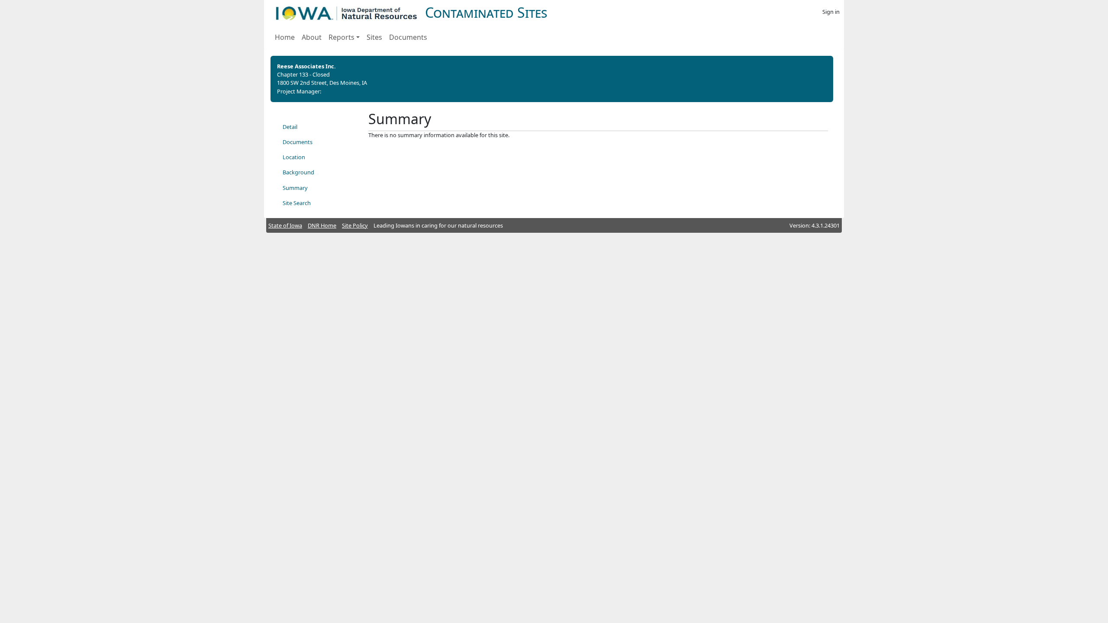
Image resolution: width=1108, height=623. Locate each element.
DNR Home (322, 225)
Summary (295, 188)
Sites (374, 37)
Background (298, 172)
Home (285, 37)
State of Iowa (285, 225)
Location (294, 157)
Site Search (297, 203)
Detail (290, 127)
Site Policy (355, 225)
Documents (408, 37)
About (312, 37)
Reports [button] (341, 37)
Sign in (831, 12)
